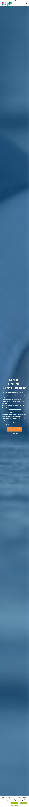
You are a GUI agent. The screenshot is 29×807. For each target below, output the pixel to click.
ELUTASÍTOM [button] (23, 803)
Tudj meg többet (14, 805)
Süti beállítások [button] (5, 803)
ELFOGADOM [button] (14, 803)
